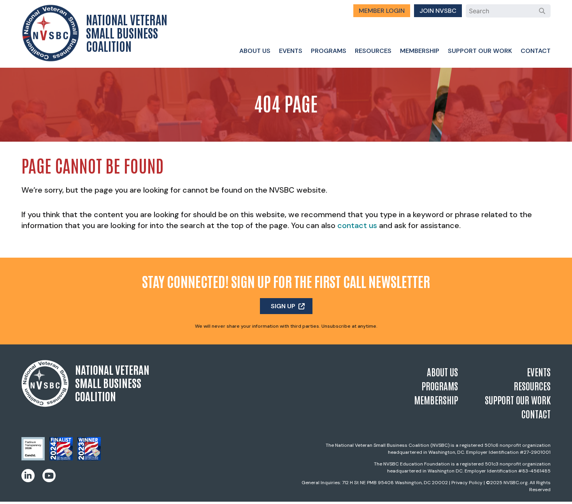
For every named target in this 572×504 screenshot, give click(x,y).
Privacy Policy (467, 482)
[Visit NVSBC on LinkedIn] (28, 475)
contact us (357, 225)
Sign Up (283, 306)
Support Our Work (480, 51)
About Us (254, 51)
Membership (419, 51)
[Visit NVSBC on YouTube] (49, 475)
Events (290, 51)
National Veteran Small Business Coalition (126, 32)
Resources (373, 51)
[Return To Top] (552, 491)
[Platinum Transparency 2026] (33, 458)
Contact (536, 51)
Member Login (382, 11)
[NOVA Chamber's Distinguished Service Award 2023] (89, 458)
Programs (328, 51)
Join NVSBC (437, 11)
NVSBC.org (516, 482)
